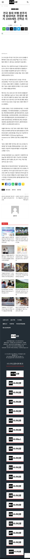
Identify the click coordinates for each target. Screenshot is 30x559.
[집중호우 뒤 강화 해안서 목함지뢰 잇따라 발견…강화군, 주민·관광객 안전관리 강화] (22, 231)
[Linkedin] (15, 28)
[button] (2, 2)
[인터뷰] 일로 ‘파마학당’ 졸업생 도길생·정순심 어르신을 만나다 (8, 291)
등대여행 (19, 189)
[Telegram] (18, 28)
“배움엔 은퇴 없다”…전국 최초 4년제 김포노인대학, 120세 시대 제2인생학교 (8, 275)
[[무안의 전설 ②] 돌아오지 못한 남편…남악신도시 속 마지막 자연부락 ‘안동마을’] (22, 283)
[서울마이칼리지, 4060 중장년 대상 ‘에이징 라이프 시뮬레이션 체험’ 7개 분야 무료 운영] (8, 231)
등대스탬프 (8, 189)
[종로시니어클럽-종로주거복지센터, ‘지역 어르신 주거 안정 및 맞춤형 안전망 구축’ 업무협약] (8, 249)
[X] (11, 28)
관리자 (11, 25)
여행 (17, 9)
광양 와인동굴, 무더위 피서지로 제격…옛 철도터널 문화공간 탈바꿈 (22, 275)
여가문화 (6, 6)
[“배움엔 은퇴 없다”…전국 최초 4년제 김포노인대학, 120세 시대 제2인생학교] (8, 267)
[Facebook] (7, 28)
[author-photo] (15, 213)
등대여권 (14, 189)
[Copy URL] (22, 28)
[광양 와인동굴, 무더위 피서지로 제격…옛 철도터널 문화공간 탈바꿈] (22, 267)
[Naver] (4, 28)
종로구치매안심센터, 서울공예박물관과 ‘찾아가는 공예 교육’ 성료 (22, 309)
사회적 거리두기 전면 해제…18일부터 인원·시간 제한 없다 (21, 198)
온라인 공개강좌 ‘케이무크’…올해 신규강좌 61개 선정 (8, 198)
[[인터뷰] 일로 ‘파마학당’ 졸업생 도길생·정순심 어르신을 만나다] (8, 283)
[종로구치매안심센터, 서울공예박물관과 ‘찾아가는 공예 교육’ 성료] (22, 301)
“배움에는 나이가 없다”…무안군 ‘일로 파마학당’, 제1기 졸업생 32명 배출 (8, 309)
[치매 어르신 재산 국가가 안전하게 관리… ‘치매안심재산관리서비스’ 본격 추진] (22, 249)
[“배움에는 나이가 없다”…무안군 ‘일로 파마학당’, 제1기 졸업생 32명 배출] (8, 301)
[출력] (26, 28)
